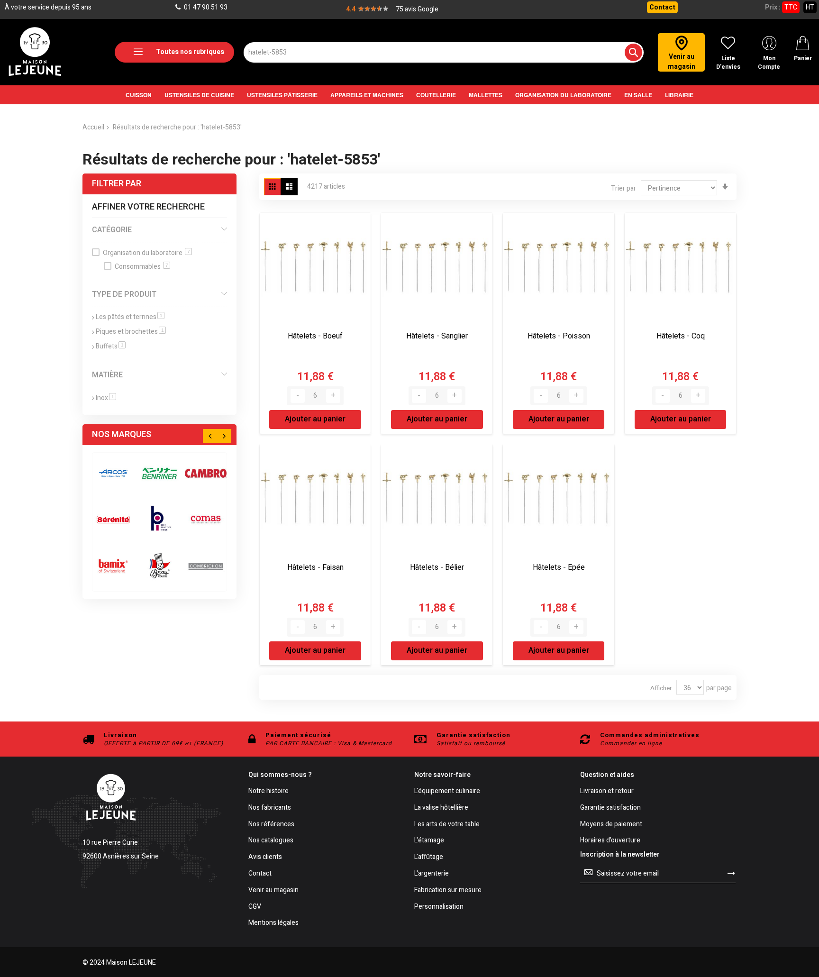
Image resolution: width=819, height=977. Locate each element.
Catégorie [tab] (112, 230)
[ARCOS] (113, 473)
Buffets (111, 346)
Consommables (141, 267)
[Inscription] (731, 873)
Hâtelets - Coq (680, 336)
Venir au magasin (273, 890)
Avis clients (265, 857)
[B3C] (113, 519)
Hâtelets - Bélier (437, 567)
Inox (106, 398)
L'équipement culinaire (447, 791)
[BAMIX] (113, 566)
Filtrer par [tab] (116, 183)
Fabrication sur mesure (448, 890)
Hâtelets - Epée (559, 567)
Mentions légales (273, 923)
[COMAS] (206, 519)
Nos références (271, 824)
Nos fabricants (269, 808)
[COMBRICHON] (206, 566)
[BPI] (160, 519)
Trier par (623, 188)
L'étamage (429, 840)
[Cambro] (206, 473)
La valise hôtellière (441, 808)
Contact (662, 7)
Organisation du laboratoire (146, 253)
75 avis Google (417, 9)
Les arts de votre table (447, 824)
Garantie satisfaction (610, 808)
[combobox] (444, 52)
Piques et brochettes (131, 332)
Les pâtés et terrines (130, 317)
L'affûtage (428, 857)
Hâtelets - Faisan (315, 567)
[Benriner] (160, 473)
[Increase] (333, 396)
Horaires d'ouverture (610, 840)
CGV (254, 907)
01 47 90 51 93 (205, 7)
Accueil (93, 127)
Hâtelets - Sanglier (437, 336)
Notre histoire (268, 791)
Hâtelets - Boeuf (315, 336)
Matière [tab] (107, 375)
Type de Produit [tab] (124, 294)
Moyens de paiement (611, 824)
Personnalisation (439, 907)
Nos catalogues (270, 840)
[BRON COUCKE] (160, 566)
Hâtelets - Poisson (559, 336)
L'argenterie (431, 873)
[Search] (633, 52)
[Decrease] (298, 396)
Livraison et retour (607, 791)
